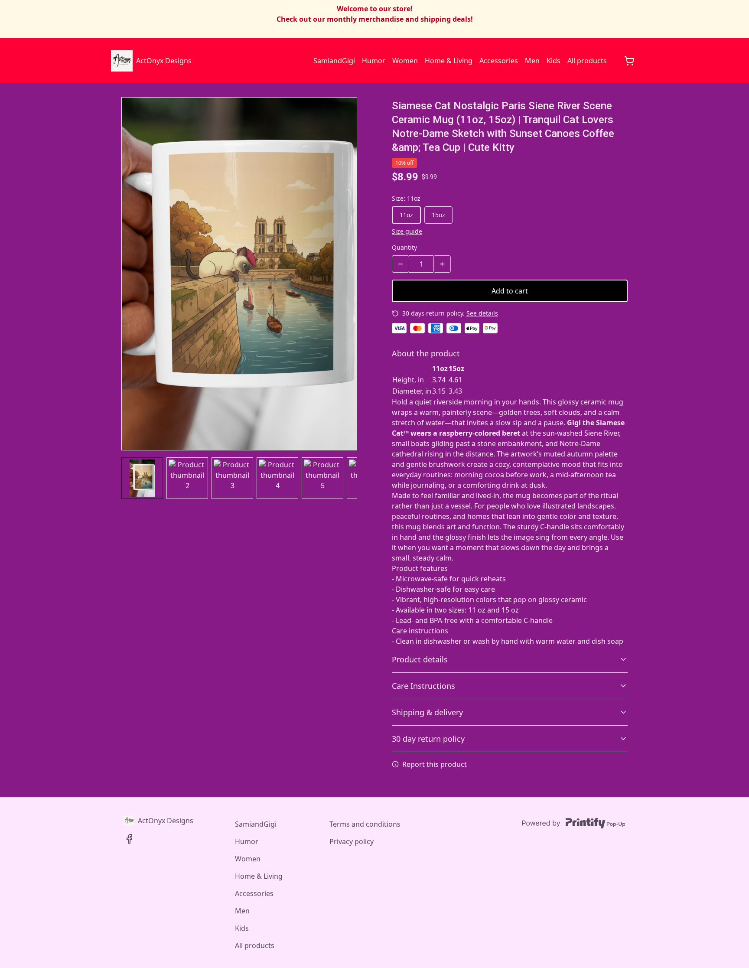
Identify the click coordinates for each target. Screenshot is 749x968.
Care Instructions (423, 686)
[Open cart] (629, 60)
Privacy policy (351, 841)
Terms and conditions (365, 824)
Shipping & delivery (427, 712)
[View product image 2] (187, 478)
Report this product (434, 764)
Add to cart (510, 291)
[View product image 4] (277, 478)
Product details (420, 659)
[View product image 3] (232, 478)
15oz (438, 215)
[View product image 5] (322, 478)
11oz (406, 215)
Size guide (407, 231)
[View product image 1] (142, 478)
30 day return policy (428, 738)
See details (482, 313)
